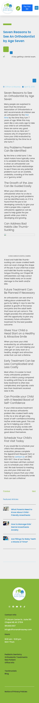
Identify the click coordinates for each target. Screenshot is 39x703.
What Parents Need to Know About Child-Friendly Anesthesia (21, 512)
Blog (7, 673)
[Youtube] (17, 606)
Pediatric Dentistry (13, 654)
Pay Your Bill (27, 8)
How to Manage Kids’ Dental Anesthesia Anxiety (21, 527)
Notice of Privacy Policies (16, 691)
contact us (20, 457)
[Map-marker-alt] (21, 606)
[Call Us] (18, 8)
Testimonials (11, 671)
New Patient (10, 660)
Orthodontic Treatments (16, 657)
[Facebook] (13, 606)
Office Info (9, 662)
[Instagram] (9, 606)
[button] (36, 8)
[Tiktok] (24, 606)
